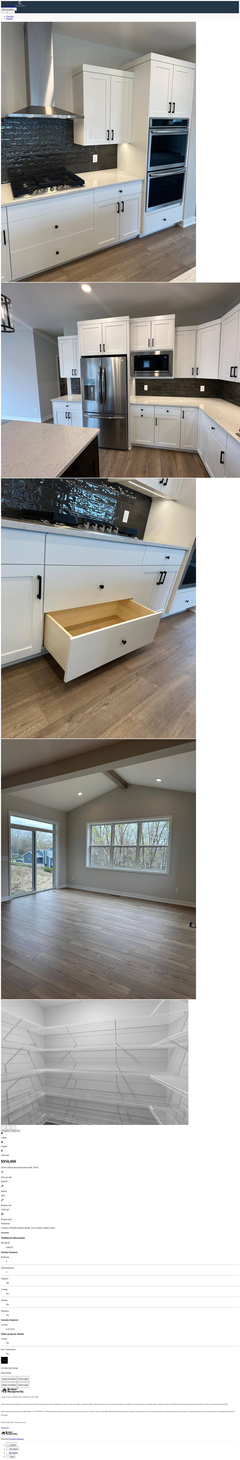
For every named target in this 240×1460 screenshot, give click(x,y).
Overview (10, 16)
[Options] (3, 1127)
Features (9, 19)
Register (11, 12)
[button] (120, 152)
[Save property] (8, 1127)
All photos (5, 1131)
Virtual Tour (15, 1131)
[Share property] (13, 1127)
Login (4, 12)
